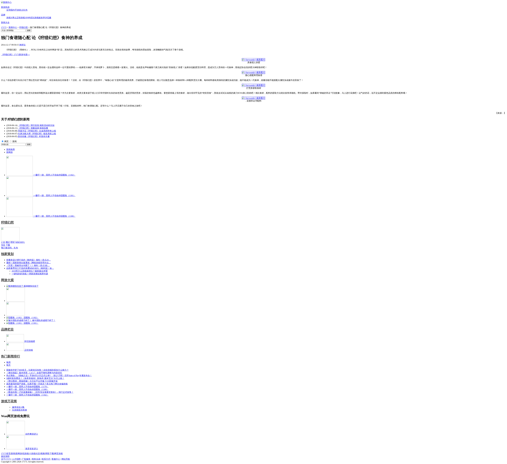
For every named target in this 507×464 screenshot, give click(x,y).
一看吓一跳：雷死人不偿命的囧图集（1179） (27, 386)
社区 (38, 453)
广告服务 (26, 459)
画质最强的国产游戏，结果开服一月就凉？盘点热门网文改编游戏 (37, 384)
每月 (8, 365)
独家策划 (7, 254)
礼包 (25, 10)
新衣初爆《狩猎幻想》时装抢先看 (34, 136)
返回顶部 (5, 456)
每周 (8, 362)
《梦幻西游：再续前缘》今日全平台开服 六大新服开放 (32, 381)
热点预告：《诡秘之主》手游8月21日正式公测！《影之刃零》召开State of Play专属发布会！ (49, 375)
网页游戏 (58, 453)
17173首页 (6, 453)
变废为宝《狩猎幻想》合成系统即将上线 (37, 131)
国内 (13, 10)
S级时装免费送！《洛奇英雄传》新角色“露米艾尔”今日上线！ (35, 378)
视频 (42, 453)
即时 (13, 242)
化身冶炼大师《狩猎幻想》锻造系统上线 (37, 133)
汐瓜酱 (48, 17)
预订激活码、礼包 (9, 248)
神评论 (22, 45)
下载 (8, 245)
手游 (17, 10)
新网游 (9, 152)
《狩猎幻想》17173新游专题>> (15, 54)
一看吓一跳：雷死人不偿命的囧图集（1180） (27, 389)
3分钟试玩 (29, 17)
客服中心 (56, 459)
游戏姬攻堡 (39, 17)
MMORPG (20, 242)
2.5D (3, 242)
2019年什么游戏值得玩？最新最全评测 (30, 271)
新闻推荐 (10, 149)
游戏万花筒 (9, 401)
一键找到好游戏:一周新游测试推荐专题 (30, 274)
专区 (3, 245)
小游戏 (32, 453)
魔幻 (8, 242)
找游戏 (25, 453)
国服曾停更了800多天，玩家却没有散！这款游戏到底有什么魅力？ (37, 370)
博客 (47, 453)
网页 (6, 141)
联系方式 (46, 459)
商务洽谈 (36, 459)
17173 (3, 27)
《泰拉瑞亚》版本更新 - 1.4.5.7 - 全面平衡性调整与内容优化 (34, 373)
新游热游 (5, 7)
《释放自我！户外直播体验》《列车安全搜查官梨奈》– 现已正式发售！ (39, 392)
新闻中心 (13, 27)
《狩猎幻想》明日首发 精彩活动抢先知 (36, 125)
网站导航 (66, 459)
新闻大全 (5, 22)
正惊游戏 (20, 17)
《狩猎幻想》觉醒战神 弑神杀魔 (33, 128)
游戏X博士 (11, 17)
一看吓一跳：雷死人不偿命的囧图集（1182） (27, 395)
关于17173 (6, 459)
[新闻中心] (6, 2)
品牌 (3, 15)
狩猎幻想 (23, 27)
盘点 (21, 10)
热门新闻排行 (10, 356)
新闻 (14, 141)
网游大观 (7, 280)
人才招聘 (16, 459)
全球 (8, 10)
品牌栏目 (7, 329)
